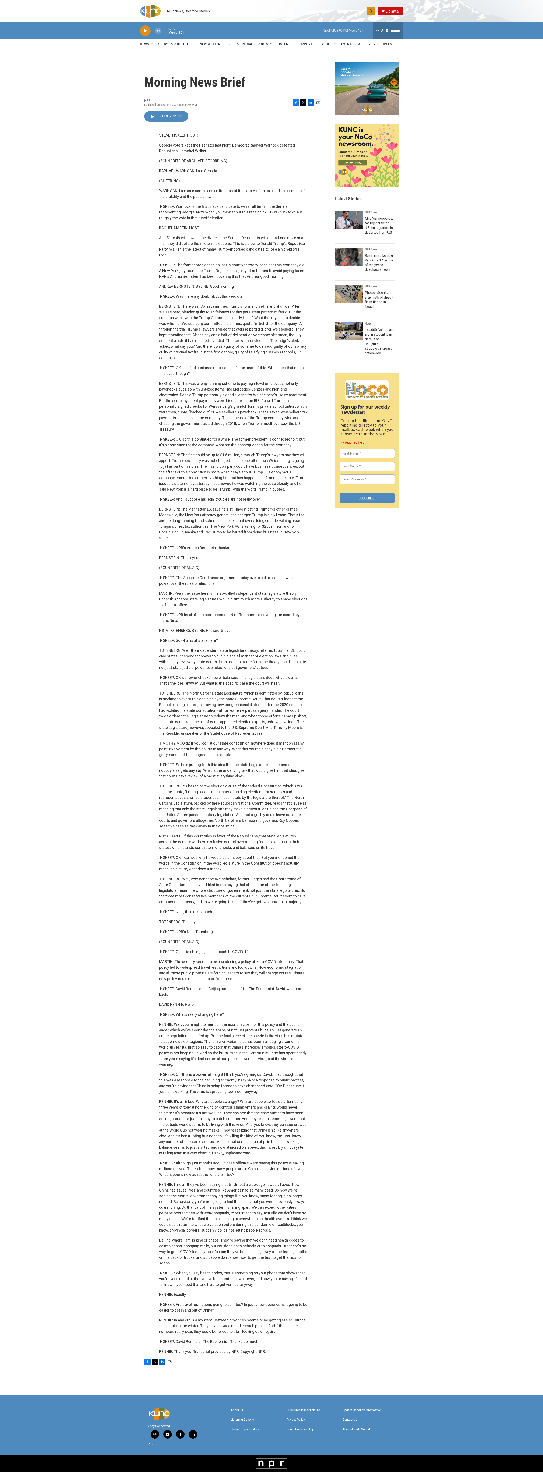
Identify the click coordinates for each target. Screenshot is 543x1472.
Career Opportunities (245, 1429)
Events (347, 44)
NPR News (371, 212)
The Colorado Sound (356, 1429)
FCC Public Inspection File (303, 1410)
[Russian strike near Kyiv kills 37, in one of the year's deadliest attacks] (349, 257)
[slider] (164, 30)
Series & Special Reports (246, 44)
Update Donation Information (362, 1410)
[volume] (158, 31)
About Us (237, 1410)
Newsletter (210, 44)
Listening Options (242, 1419)
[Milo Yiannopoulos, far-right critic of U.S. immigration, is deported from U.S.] (349, 220)
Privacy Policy (296, 1419)
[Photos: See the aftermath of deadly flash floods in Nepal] (349, 294)
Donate (392, 11)
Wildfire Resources (375, 44)
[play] (145, 30)
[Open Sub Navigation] (152, 44)
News (368, 323)
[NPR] (271, 1463)
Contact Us (350, 1419)
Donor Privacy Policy (300, 1429)
